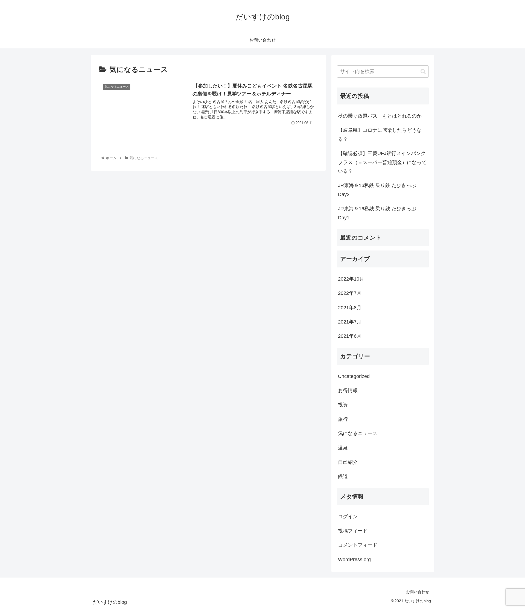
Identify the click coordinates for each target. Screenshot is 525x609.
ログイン (348, 516)
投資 (343, 404)
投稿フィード (353, 531)
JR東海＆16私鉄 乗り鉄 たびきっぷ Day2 (379, 190)
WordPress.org (354, 559)
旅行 (343, 419)
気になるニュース (357, 433)
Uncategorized (354, 376)
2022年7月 (349, 293)
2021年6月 (349, 336)
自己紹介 (348, 462)
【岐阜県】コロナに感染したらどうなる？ (380, 134)
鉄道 (343, 476)
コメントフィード (357, 545)
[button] (423, 71)
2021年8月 (349, 307)
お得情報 (348, 390)
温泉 (343, 448)
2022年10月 (351, 279)
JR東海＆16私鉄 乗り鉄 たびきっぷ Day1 (379, 213)
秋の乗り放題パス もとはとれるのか (380, 116)
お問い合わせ (417, 592)
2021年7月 (349, 322)
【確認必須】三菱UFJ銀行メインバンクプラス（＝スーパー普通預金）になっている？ (382, 162)
